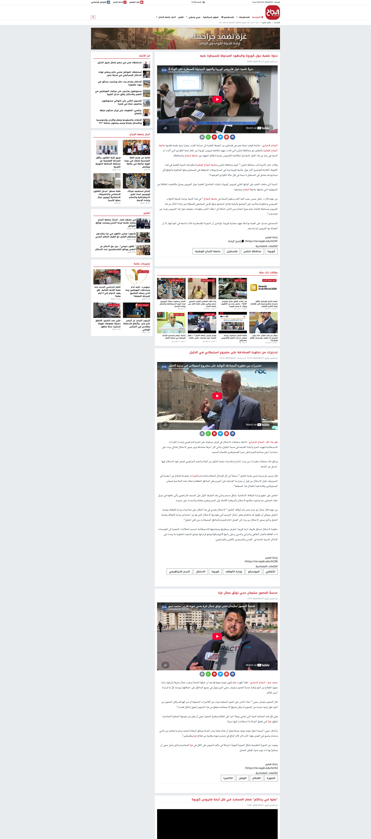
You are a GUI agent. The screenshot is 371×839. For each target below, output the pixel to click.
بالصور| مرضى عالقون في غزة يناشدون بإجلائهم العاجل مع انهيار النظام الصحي (115, 235)
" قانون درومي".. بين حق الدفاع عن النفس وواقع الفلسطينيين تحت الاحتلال (115, 248)
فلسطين (232, 251)
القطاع (256, 778)
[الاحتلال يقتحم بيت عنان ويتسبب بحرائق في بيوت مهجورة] (146, 84)
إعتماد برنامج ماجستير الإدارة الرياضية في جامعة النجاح (174, 337)
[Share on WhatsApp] (208, 137)
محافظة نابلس (252, 251)
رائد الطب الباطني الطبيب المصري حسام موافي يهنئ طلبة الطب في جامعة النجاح (202, 304)
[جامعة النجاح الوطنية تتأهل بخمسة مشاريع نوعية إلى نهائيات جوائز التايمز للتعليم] (263, 288)
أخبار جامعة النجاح (167, 17)
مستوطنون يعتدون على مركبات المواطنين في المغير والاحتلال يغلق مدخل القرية (118, 93)
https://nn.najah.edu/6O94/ (261, 768)
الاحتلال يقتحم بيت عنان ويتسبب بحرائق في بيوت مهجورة (120, 83)
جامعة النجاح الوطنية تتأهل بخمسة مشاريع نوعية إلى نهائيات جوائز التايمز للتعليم (264, 304)
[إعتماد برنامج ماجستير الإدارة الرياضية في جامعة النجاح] (171, 322)
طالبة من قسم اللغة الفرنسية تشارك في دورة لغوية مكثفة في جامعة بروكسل (137, 162)
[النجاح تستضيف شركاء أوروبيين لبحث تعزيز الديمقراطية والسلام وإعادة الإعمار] (171, 288)
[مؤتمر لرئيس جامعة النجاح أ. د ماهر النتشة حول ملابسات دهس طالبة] (202, 322)
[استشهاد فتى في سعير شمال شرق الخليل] (146, 65)
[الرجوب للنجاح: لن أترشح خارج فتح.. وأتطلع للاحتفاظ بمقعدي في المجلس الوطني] (136, 310)
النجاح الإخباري (272, 12)
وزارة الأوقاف (233, 571)
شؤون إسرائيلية (211, 17)
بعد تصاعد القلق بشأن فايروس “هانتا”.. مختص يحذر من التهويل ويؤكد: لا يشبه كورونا (234, 304)
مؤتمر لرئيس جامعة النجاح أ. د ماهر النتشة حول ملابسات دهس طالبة (202, 337)
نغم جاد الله (272, 442)
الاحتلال (200, 571)
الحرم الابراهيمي (179, 571)
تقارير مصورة (266, 22)
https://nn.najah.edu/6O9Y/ (261, 241)
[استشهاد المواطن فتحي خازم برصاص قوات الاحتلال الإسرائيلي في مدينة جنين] (146, 74)
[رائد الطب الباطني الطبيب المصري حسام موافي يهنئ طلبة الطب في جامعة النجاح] (202, 288)
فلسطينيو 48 (227, 17)
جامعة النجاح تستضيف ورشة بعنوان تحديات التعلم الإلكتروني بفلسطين (234, 338)
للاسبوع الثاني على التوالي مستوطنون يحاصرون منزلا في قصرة (122, 102)
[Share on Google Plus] (226, 137)
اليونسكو (254, 571)
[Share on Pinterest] (214, 137)
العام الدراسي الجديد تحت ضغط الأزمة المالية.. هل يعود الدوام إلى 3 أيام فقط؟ (107, 292)
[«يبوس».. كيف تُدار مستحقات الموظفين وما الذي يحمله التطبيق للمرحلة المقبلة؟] (136, 277)
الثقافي (270, 571)
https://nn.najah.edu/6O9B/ (261, 561)
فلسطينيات (244, 17)
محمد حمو (272, 682)
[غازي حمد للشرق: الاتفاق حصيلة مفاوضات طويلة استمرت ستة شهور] (107, 310)
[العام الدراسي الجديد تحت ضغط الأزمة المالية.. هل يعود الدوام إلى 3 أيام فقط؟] (107, 277)
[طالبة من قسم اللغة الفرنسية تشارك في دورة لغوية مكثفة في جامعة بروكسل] (136, 147)
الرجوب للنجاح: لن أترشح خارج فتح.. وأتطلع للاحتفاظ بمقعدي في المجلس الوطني (136, 325)
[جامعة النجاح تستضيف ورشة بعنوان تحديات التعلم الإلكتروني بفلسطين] (233, 322)
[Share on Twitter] (220, 137)
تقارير (181, 17)
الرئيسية (277, 22)
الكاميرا (228, 778)
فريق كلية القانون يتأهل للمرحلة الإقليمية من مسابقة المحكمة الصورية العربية (108, 162)
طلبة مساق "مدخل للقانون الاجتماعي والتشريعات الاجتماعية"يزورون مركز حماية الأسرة (107, 196)
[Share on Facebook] (232, 137)
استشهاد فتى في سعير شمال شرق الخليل (120, 62)
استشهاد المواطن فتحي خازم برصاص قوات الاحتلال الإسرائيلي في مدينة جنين (120, 74)
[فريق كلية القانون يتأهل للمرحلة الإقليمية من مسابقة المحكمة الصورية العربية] (107, 147)
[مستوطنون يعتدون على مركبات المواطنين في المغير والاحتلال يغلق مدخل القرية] (146, 93)
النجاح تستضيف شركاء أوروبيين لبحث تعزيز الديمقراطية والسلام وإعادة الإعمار (173, 304)
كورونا (271, 251)
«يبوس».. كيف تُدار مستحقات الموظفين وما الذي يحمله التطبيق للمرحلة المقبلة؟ (138, 292)
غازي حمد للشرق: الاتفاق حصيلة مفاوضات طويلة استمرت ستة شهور (108, 323)
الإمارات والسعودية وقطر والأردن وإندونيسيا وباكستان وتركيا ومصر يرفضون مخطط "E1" (119, 121)
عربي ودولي (194, 17)
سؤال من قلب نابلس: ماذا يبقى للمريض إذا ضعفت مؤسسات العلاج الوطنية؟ (264, 338)
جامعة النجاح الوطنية (208, 251)
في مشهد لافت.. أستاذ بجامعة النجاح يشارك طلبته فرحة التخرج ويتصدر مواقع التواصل (116, 222)
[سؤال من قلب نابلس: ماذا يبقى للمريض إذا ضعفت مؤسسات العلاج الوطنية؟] (263, 322)
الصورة (271, 778)
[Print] (202, 137)
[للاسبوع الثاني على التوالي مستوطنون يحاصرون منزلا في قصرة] (146, 103)
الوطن (242, 778)
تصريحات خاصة (240, 280)
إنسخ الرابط (235, 241)
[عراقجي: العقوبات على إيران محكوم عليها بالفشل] (146, 112)
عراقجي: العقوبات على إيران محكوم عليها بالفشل (121, 112)
